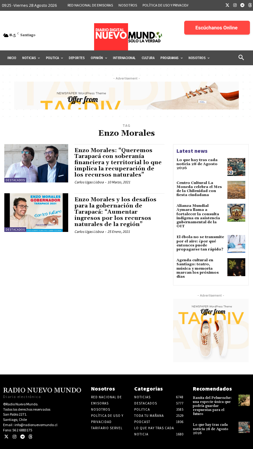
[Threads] (30, 437)
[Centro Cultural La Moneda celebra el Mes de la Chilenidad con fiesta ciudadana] (236, 190)
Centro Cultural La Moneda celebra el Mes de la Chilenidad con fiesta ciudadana (199, 189)
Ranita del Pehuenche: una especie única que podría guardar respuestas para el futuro (212, 406)
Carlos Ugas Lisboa (89, 182)
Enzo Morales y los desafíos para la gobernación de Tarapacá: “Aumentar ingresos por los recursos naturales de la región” (115, 212)
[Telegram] (242, 5)
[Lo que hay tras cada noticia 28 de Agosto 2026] (236, 167)
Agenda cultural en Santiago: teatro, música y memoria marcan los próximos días (197, 268)
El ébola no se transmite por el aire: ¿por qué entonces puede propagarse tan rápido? (200, 243)
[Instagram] (235, 5)
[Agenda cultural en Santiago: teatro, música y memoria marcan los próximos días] (236, 267)
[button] (241, 57)
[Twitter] (227, 5)
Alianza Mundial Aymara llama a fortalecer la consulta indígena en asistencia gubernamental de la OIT (198, 216)
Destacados (15, 180)
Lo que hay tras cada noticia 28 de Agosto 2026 (197, 164)
